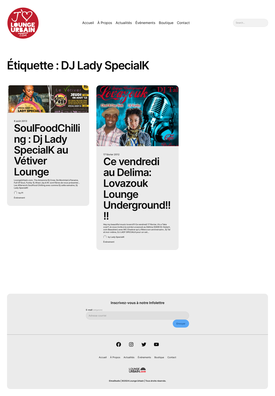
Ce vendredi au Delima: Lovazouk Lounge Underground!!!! (136, 188)
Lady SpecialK (117, 237)
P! (22, 193)
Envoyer (180, 323)
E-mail (94, 310)
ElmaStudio (114, 381)
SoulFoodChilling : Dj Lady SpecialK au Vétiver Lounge (47, 150)
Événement (19, 197)
